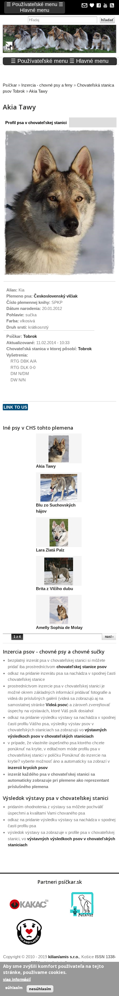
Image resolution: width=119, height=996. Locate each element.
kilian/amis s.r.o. (63, 956)
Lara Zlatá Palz (50, 550)
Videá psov (56, 704)
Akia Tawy (46, 466)
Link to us (15, 407)
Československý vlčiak (55, 296)
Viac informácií (17, 979)
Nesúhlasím (40, 989)
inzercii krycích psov (28, 767)
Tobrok (30, 336)
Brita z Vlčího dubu (54, 588)
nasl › (109, 637)
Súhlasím (13, 987)
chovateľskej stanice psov (81, 666)
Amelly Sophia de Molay (59, 627)
